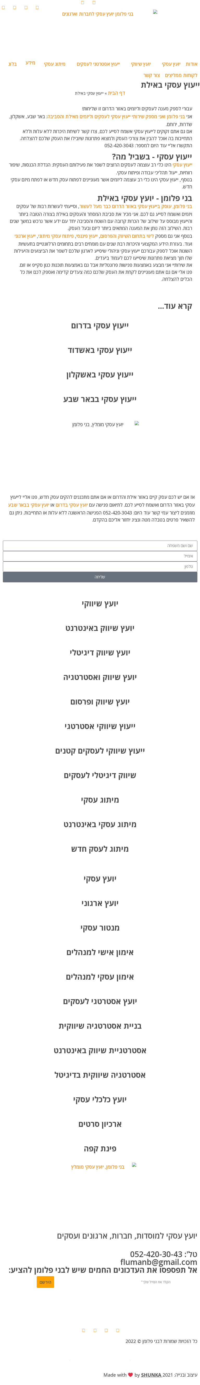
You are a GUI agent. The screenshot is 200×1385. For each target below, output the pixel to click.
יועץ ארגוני (100, 903)
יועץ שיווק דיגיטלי (100, 652)
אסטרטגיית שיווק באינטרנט (100, 1050)
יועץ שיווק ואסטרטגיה (100, 677)
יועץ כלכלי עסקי (100, 1099)
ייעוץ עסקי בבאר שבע (100, 399)
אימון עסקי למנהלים (100, 976)
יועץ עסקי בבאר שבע (28, 505)
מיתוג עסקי (100, 799)
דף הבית (116, 93)
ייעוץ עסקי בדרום (100, 325)
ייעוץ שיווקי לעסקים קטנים (100, 750)
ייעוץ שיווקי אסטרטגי (100, 726)
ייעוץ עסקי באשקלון (100, 374)
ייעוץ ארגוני (25, 236)
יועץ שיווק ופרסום (100, 701)
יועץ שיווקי (100, 603)
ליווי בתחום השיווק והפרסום (127, 236)
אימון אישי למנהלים (100, 952)
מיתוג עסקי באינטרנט (100, 824)
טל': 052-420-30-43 (163, 1254)
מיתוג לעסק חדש (100, 848)
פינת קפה (100, 1148)
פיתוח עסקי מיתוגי (56, 236)
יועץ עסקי (100, 878)
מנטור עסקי (100, 927)
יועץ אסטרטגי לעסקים (100, 1001)
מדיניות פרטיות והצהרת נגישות (100, 1358)
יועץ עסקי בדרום (72, 505)
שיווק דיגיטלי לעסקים (100, 775)
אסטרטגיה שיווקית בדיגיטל (100, 1074)
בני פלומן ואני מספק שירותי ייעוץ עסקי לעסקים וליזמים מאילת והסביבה (116, 116)
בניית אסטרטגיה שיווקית (100, 1025)
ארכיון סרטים (100, 1123)
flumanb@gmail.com (158, 1262)
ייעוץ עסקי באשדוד (100, 350)
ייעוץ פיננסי (87, 236)
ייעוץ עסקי (182, 165)
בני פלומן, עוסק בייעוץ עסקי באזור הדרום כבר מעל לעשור (135, 206)
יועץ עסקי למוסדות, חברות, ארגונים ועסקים (127, 1235)
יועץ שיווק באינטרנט (100, 628)
